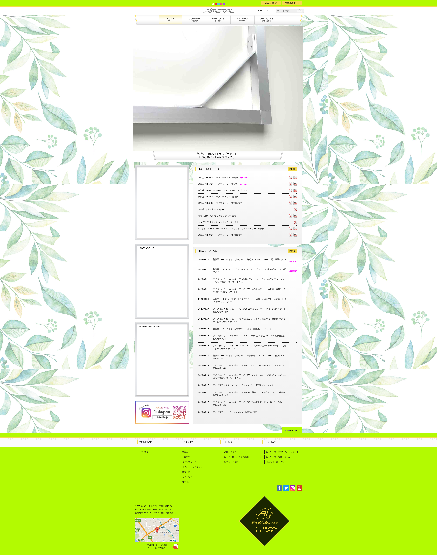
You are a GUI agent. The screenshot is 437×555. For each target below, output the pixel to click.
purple (224, 4)
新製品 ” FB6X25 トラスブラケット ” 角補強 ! (219, 177)
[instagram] (162, 423)
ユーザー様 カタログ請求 (236, 457)
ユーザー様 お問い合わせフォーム (282, 452)
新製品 (185, 452)
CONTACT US (273, 442)
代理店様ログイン (291, 3)
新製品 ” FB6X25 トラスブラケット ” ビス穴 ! (219, 184)
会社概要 (144, 452)
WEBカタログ (271, 3)
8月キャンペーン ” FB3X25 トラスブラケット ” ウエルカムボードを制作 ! (231, 228)
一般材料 (186, 457)
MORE (292, 169)
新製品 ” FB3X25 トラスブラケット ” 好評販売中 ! (220, 235)
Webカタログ (230, 452)
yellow (213, 4)
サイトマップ (266, 11)
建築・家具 (187, 472)
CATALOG (229, 442)
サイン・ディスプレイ (192, 467)
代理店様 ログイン (275, 462)
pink (221, 4)
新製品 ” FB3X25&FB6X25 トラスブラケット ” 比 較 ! (222, 190)
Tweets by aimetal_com (149, 327)
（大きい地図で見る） (157, 548)
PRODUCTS (188, 442)
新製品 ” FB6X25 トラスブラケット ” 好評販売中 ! (220, 203)
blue (218, 4)
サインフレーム (189, 462)
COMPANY (146, 442)
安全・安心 (187, 477)
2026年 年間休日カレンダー (211, 209)
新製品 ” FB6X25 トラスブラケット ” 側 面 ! (218, 197)
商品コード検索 (231, 462)
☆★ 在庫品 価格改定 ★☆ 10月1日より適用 (218, 222)
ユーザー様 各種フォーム (278, 457)
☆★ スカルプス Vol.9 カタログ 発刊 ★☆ (217, 216)
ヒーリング (187, 482)
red (216, 4)
